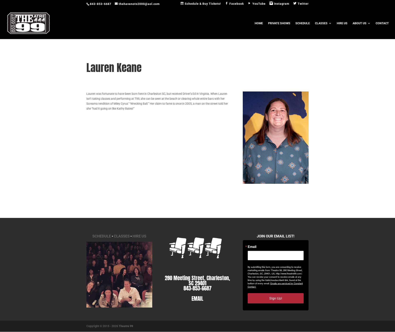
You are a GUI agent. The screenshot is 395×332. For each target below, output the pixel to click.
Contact (382, 23)
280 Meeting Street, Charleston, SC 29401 (197, 280)
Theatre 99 (126, 326)
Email (252, 246)
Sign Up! (275, 298)
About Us (359, 23)
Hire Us (342, 23)
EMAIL (197, 298)
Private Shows (279, 23)
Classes (321, 23)
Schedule (302, 23)
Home (259, 23)
